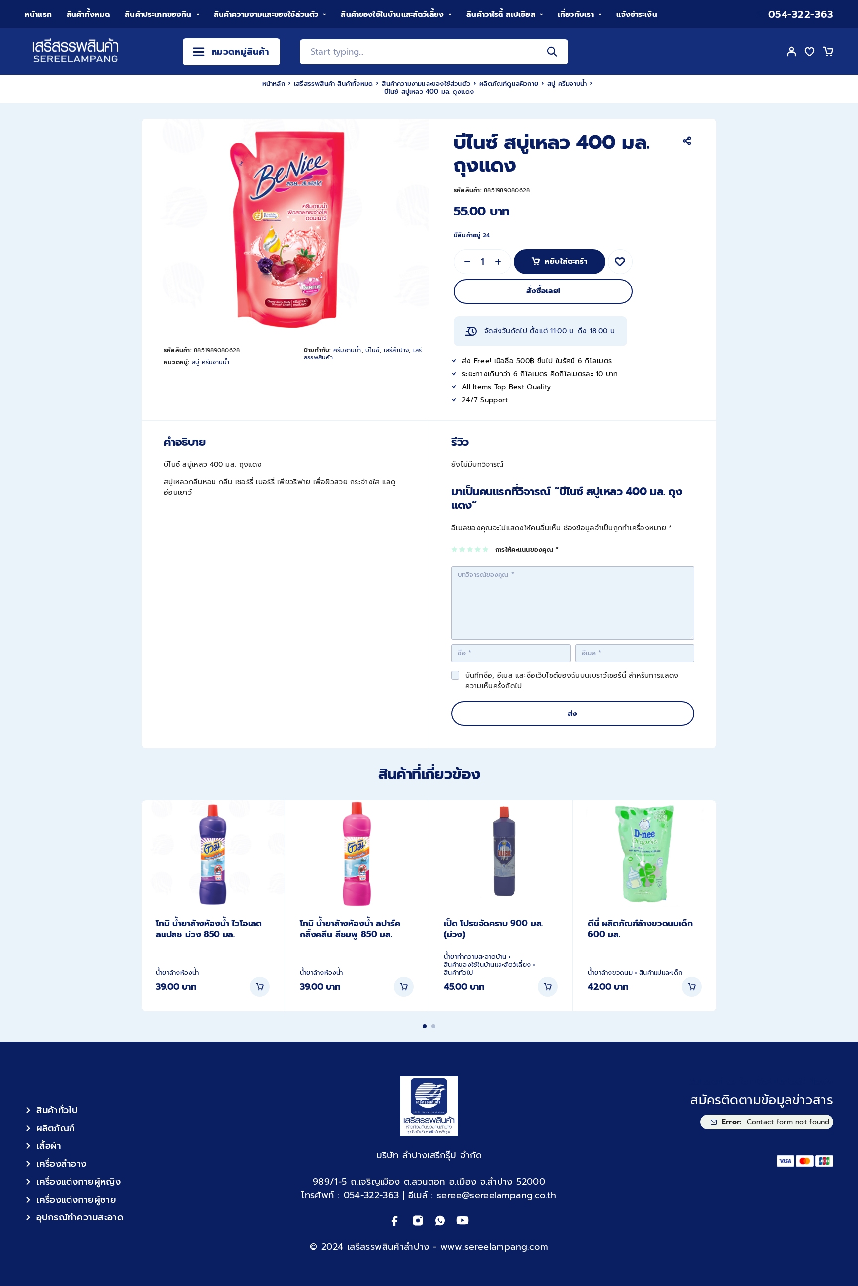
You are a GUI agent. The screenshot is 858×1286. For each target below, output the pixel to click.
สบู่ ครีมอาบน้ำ (567, 83)
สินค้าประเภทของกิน (158, 14)
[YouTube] (462, 1221)
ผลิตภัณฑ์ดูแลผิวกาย (508, 83)
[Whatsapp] (440, 1221)
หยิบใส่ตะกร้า (566, 258)
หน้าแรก (38, 14)
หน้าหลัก (273, 83)
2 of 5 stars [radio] (462, 549)
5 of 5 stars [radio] (486, 549)
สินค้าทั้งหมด (88, 14)
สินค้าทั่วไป (458, 973)
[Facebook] (395, 1221)
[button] (260, 987)
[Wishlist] (810, 53)
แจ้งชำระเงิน (636, 14)
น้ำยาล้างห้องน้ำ (177, 973)
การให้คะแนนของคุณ (527, 550)
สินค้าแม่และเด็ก (660, 973)
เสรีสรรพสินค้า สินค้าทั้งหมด (333, 83)
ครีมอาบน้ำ (347, 350)
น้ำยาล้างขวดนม (610, 973)
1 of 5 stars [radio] (455, 549)
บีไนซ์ (372, 350)
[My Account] (792, 51)
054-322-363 (801, 14)
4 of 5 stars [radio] (478, 549)
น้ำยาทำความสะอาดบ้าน (475, 957)
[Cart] (828, 53)
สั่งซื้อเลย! (543, 291)
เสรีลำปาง (396, 350)
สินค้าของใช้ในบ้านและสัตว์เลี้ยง (392, 14)
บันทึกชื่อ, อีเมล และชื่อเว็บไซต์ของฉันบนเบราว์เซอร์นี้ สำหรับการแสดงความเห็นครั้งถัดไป (572, 680)
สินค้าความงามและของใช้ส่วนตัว (266, 14)
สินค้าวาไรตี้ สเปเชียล (500, 14)
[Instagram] (418, 1221)
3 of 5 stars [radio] (470, 549)
